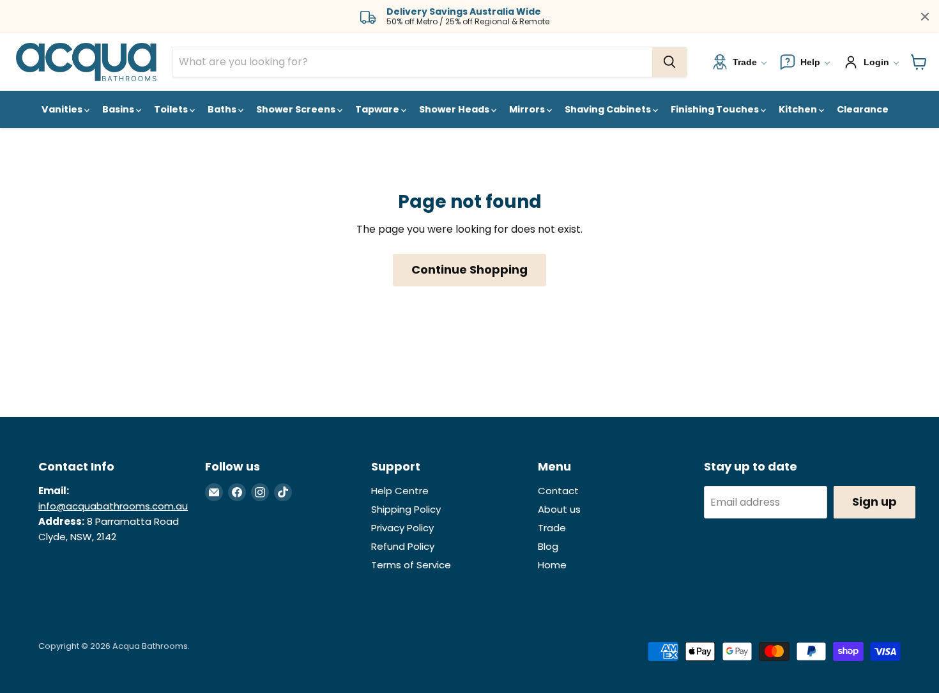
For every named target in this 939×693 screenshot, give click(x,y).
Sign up (874, 502)
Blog (548, 546)
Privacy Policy (402, 527)
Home (552, 565)
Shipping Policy (406, 509)
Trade (552, 527)
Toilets (172, 109)
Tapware (378, 109)
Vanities (63, 109)
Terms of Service (411, 565)
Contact (558, 490)
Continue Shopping (469, 269)
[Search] (669, 62)
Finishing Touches (716, 109)
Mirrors (528, 109)
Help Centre (400, 490)
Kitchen (799, 109)
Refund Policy (402, 546)
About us (559, 509)
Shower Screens (296, 109)
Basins (119, 109)
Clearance (863, 109)
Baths (223, 109)
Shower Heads (455, 109)
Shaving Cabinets (609, 109)
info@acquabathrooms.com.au (113, 506)
